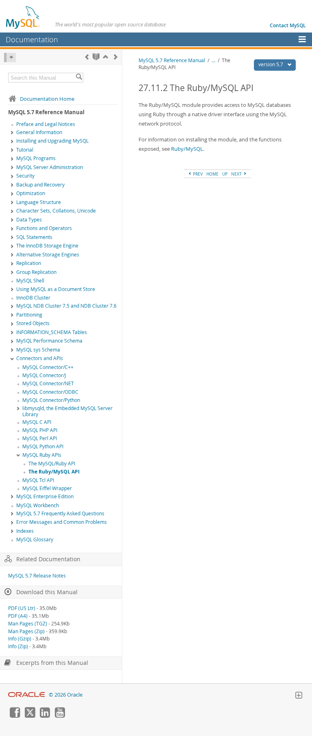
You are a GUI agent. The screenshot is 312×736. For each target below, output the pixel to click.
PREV (197, 174)
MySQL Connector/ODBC (50, 392)
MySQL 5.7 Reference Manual (172, 60)
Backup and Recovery (40, 184)
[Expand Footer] (298, 696)
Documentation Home (47, 98)
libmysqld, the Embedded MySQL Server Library (67, 411)
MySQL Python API (42, 446)
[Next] (115, 57)
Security (25, 175)
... (213, 60)
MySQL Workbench (37, 505)
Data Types (29, 219)
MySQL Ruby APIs (41, 455)
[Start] (96, 57)
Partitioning (29, 314)
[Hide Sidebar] (10, 57)
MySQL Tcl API (38, 480)
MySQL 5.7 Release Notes (37, 576)
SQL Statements (34, 237)
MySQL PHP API (39, 430)
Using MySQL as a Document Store (55, 289)
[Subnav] (12, 133)
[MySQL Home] (23, 17)
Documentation (32, 39)
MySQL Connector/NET (48, 383)
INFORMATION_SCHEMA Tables (51, 332)
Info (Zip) (18, 646)
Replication (28, 263)
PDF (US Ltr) (21, 608)
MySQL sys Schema (38, 349)
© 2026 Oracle (65, 694)
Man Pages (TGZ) (27, 624)
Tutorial (24, 149)
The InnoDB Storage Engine (47, 245)
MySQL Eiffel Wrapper (47, 488)
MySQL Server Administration (49, 167)
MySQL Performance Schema (49, 340)
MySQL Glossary (34, 539)
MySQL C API (36, 422)
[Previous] (86, 57)
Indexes (25, 531)
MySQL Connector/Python (51, 400)
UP (225, 174)
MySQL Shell (30, 280)
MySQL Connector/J (44, 375)
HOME (212, 174)
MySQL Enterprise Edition (45, 496)
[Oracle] (26, 694)
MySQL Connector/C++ (48, 367)
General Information (39, 132)
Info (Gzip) (19, 639)
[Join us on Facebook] (14, 716)
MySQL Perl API (39, 438)
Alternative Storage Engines (47, 254)
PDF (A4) (18, 616)
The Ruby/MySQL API (54, 471)
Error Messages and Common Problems (61, 522)
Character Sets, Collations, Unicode (56, 210)
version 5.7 (271, 64)
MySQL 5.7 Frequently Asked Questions (60, 513)
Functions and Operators (44, 228)
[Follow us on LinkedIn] (44, 716)
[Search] (79, 77)
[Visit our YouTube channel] (59, 716)
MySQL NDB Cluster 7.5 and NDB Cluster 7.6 (66, 305)
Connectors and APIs (39, 358)
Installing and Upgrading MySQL (52, 140)
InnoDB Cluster (33, 297)
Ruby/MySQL (187, 148)
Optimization (30, 193)
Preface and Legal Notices (45, 124)
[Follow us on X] (29, 716)
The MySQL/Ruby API (51, 463)
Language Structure (38, 202)
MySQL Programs (36, 158)
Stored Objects (33, 323)
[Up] (105, 57)
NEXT (237, 174)
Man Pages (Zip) (26, 631)
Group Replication (36, 272)
